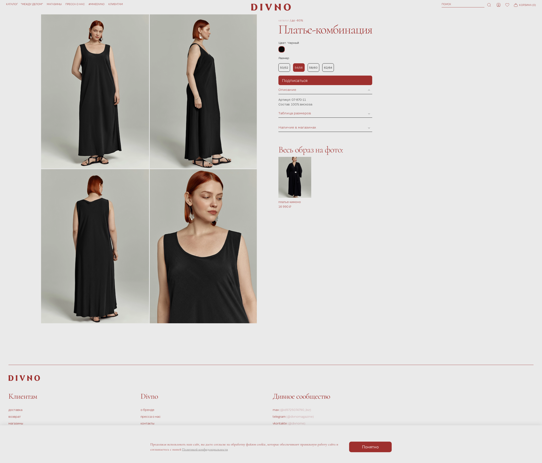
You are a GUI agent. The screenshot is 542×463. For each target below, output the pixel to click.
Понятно (370, 446)
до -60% (297, 20)
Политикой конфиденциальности (205, 449)
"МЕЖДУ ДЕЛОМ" (32, 4)
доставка (15, 410)
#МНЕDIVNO (96, 4)
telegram (293, 416)
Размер (283, 58)
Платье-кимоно (289, 202)
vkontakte (289, 423)
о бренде (147, 410)
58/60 (313, 67)
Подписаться (295, 80)
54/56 (299, 67)
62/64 (328, 67)
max (292, 410)
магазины (54, 4)
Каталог (12, 4)
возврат (14, 416)
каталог (283, 20)
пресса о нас (75, 4)
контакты (147, 423)
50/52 (284, 67)
